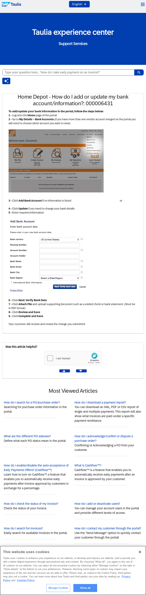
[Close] (140, 552)
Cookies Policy (26, 580)
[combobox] (66, 72)
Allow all (85, 587)
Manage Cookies (58, 587)
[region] (73, 570)
